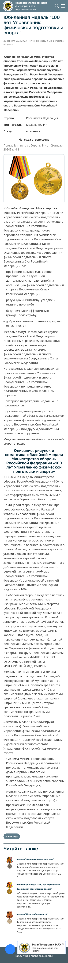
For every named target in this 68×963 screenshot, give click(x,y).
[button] (57, 6)
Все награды (11, 836)
